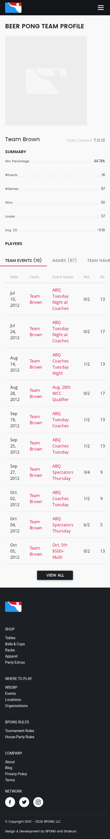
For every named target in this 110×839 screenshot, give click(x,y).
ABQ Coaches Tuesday (60, 446)
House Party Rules (19, 737)
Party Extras (15, 662)
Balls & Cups (15, 644)
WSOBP (11, 687)
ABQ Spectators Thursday (62, 472)
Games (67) (64, 260)
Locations (13, 700)
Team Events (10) (23, 260)
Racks (10, 650)
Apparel (11, 656)
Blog (8, 768)
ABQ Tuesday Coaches (60, 420)
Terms (10, 780)
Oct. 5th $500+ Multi (60, 551)
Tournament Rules (19, 731)
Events (10, 693)
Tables (10, 638)
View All (55, 575)
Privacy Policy (16, 774)
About (10, 762)
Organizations (16, 706)
